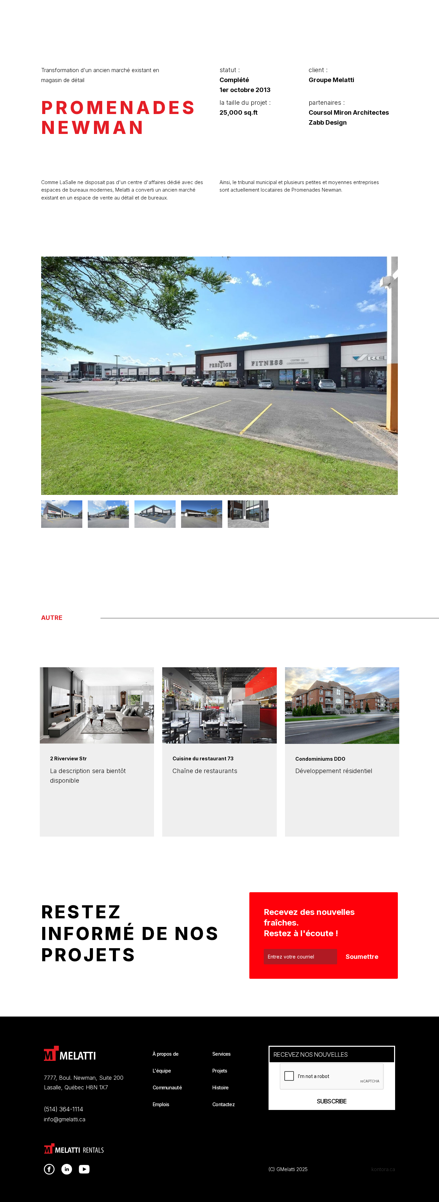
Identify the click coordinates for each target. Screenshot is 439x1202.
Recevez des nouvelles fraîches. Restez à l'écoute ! (309, 922)
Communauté (167, 1087)
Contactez (223, 1104)
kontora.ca (383, 1169)
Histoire (220, 1087)
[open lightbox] (219, 376)
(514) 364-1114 (63, 1109)
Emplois (161, 1104)
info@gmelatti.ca (64, 1119)
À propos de (165, 1054)
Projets (219, 1071)
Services (221, 1054)
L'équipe (162, 1071)
